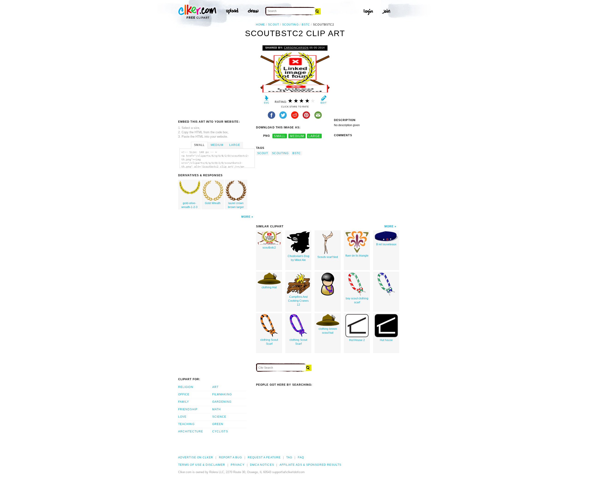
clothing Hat (269, 287)
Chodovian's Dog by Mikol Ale (298, 258)
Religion (185, 387)
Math (216, 409)
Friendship (188, 409)
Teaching (186, 424)
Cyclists (220, 431)
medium (297, 136)
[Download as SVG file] (266, 100)
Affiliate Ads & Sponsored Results (311, 464)
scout (273, 24)
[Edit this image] (323, 100)
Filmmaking (222, 394)
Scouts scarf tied (327, 257)
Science (219, 416)
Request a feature (264, 457)
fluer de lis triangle (357, 255)
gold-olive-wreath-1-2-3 (189, 205)
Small (199, 145)
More (246, 216)
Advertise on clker (195, 457)
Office (183, 394)
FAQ (301, 457)
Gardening (221, 401)
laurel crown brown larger (236, 205)
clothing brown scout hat (328, 330)
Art (215, 387)
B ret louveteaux (386, 244)
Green (217, 424)
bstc (306, 24)
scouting (290, 24)
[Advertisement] (217, 80)
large (314, 136)
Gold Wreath (213, 203)
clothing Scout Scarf (269, 341)
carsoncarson (296, 47)
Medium (217, 145)
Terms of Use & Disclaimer (201, 464)
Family (183, 401)
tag (289, 457)
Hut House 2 (357, 340)
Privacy (238, 464)
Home (260, 24)
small (279, 136)
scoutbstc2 (269, 247)
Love (182, 416)
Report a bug (230, 457)
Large (234, 145)
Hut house (386, 340)
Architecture (190, 431)
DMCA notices (262, 464)
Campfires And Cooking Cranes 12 (298, 300)
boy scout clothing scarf (357, 300)
